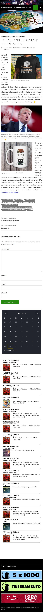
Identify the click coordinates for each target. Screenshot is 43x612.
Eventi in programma (8, 566)
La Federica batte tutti (10, 204)
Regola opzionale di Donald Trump (14, 209)
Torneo (22, 36)
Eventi (13, 36)
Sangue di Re (8, 227)
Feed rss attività (29, 607)
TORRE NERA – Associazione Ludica (16, 7)
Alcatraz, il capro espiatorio (10, 219)
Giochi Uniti (19, 199)
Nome (3, 275)
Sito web (4, 293)
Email (3, 284)
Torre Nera (12, 607)
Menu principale (40, 7)
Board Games (5, 36)
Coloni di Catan (8, 199)
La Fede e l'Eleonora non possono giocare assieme (18, 202)
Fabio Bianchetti (20, 48)
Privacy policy (20, 607)
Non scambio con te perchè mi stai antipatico (17, 207)
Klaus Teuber (30, 199)
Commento (5, 249)
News (18, 36)
